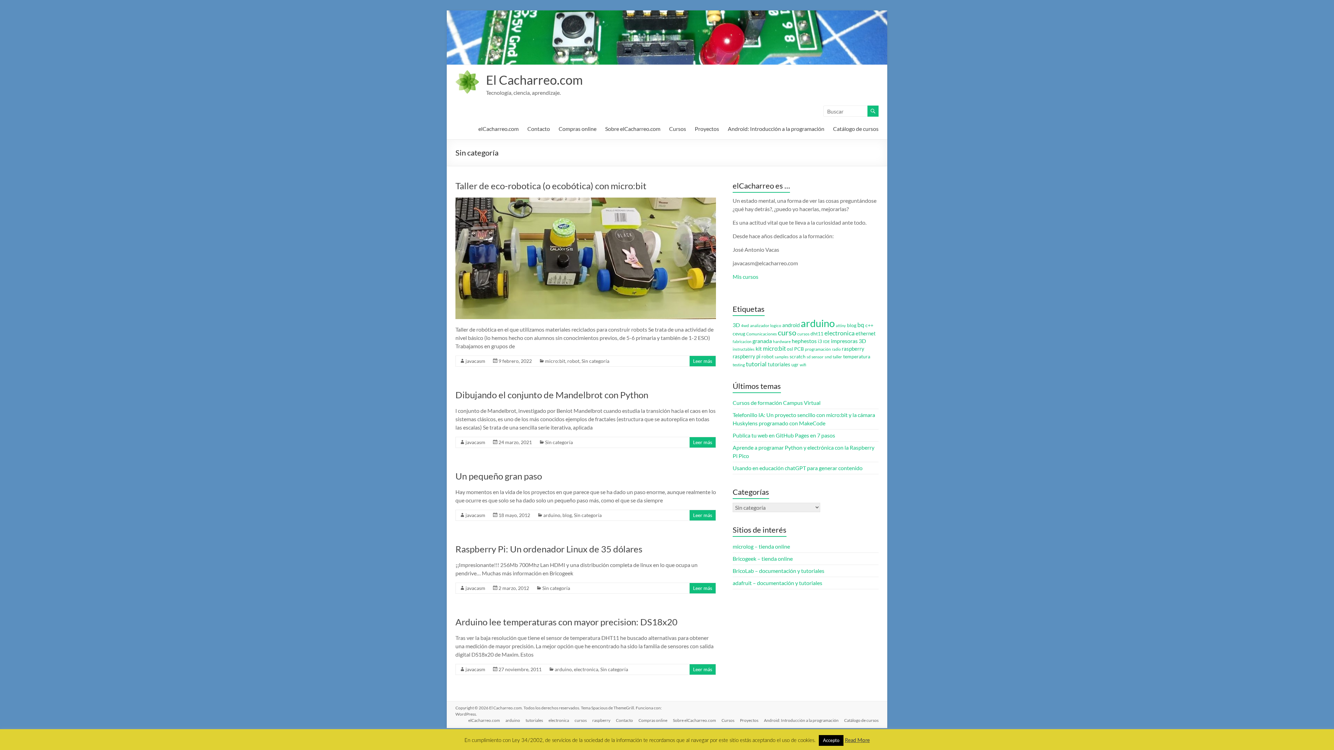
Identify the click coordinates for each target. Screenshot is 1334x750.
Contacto (538, 128)
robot (573, 361)
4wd (745, 325)
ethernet (866, 333)
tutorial (756, 364)
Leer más (702, 361)
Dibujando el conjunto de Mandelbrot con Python (551, 394)
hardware (782, 341)
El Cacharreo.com (534, 80)
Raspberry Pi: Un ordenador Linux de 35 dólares (548, 549)
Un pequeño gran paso (498, 476)
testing (739, 364)
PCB (799, 349)
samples (782, 357)
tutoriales (779, 364)
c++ (869, 325)
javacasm (475, 361)
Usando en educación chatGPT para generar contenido (798, 468)
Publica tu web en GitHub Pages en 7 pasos (784, 435)
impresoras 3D (848, 341)
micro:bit (555, 361)
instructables (744, 349)
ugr (795, 364)
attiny (841, 325)
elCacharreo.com (498, 128)
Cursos (677, 128)
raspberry (853, 349)
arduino (551, 515)
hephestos (804, 341)
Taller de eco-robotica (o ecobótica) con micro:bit (551, 185)
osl (790, 349)
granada (762, 341)
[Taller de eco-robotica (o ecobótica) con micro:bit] (585, 201)
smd (828, 357)
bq (860, 324)
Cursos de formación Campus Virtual (777, 402)
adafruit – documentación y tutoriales (777, 583)
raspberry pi (746, 356)
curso (787, 332)
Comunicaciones (761, 333)
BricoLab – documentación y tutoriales (778, 570)
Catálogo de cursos (856, 128)
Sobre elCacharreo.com (632, 128)
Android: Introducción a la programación (776, 128)
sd (808, 357)
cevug (739, 333)
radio (836, 349)
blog (567, 515)
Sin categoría (595, 361)
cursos (803, 333)
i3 (820, 341)
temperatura (856, 356)
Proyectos (707, 128)
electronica (586, 669)
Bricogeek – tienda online (763, 558)
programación (818, 349)
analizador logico (765, 325)
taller (837, 356)
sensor (818, 356)
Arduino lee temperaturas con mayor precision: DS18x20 (566, 621)
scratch (798, 356)
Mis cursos (745, 276)
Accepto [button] (831, 740)
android (791, 325)
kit (759, 348)
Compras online (577, 128)
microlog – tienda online (761, 546)
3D (736, 325)
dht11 (816, 333)
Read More (857, 740)
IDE (826, 341)
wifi (803, 364)
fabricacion (742, 341)
